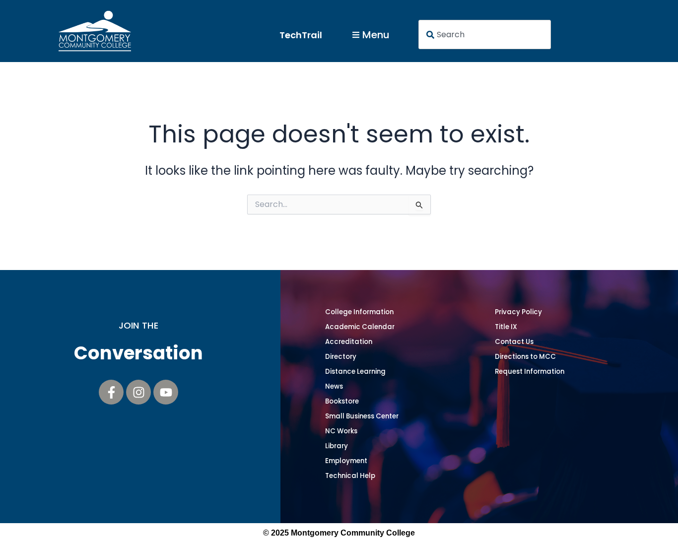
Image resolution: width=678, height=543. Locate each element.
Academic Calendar (360, 327)
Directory (340, 356)
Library (336, 446)
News (334, 386)
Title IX (506, 327)
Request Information (529, 371)
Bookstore (342, 401)
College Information (359, 312)
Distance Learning (355, 371)
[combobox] (484, 34)
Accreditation (348, 341)
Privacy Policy (518, 312)
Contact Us (514, 341)
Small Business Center (362, 416)
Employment (346, 461)
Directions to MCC (525, 356)
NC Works (341, 431)
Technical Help (350, 475)
